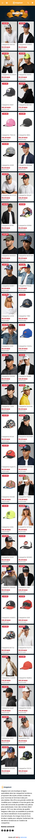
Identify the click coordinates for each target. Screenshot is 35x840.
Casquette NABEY (8, 286)
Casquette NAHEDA (9, 256)
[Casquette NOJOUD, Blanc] (9, 183)
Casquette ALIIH (7, 346)
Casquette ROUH (8, 437)
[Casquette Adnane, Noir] (9, 575)
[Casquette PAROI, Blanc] (26, 484)
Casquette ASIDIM (8, 376)
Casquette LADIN (8, 316)
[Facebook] (2, 830)
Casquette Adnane (8, 587)
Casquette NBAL (24, 135)
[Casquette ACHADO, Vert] (9, 62)
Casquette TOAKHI (8, 678)
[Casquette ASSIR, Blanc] (9, 153)
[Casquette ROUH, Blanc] (9, 424)
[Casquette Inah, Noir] (26, 575)
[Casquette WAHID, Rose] (9, 484)
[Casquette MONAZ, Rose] (26, 514)
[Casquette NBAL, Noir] (26, 122)
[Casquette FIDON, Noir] (26, 756)
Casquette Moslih (24, 376)
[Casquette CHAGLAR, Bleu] (26, 334)
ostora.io (23, 837)
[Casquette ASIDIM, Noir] (9, 364)
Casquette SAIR (24, 617)
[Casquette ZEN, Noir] (26, 726)
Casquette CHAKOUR (26, 44)
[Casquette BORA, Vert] (9, 213)
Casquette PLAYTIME (26, 648)
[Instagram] (5, 830)
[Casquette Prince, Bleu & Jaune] (26, 273)
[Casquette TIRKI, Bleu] (26, 303)
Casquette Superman (9, 467)
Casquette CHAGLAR (26, 346)
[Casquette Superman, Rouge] (9, 454)
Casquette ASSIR (8, 165)
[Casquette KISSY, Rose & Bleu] (9, 92)
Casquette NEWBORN (26, 557)
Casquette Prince (24, 286)
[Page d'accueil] (17, 3)
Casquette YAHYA (24, 75)
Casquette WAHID (8, 497)
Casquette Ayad (7, 708)
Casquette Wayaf (24, 195)
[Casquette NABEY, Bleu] (9, 273)
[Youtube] (13, 830)
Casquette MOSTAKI (25, 256)
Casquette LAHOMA (25, 467)
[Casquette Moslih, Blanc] (26, 364)
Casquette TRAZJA (8, 135)
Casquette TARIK (8, 406)
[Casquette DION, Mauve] (9, 545)
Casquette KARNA (25, 225)
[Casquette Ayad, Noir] (9, 695)
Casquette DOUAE (8, 768)
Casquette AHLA (7, 738)
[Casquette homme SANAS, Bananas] (26, 394)
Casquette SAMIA (24, 708)
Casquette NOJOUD (9, 195)
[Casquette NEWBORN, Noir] (26, 545)
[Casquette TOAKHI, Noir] (9, 665)
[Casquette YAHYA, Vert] (26, 62)
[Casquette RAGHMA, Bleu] (26, 424)
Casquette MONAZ (25, 527)
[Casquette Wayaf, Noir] (26, 183)
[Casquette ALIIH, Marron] (9, 334)
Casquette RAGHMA (25, 437)
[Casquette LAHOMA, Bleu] (26, 454)
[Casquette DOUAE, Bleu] (9, 756)
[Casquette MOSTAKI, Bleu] (26, 243)
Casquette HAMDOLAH (9, 617)
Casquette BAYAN (24, 105)
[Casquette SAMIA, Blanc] (26, 695)
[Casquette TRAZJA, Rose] (9, 122)
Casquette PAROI (24, 497)
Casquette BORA (8, 225)
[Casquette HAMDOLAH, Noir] (9, 605)
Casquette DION (7, 557)
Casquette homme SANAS (26, 406)
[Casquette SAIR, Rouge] (26, 605)
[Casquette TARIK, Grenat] (9, 394)
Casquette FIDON (24, 768)
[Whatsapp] (7, 830)
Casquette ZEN (23, 738)
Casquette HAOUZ (8, 44)
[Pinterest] (10, 830)
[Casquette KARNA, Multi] (26, 213)
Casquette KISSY (8, 105)
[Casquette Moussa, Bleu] (26, 153)
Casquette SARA (8, 527)
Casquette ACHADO (9, 75)
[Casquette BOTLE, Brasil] (9, 635)
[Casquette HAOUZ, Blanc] (9, 32)
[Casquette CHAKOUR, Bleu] (26, 32)
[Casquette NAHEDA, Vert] (9, 243)
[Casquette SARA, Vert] (9, 514)
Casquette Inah (24, 587)
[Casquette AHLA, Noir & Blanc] (9, 726)
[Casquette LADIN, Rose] (9, 303)
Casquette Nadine (25, 678)
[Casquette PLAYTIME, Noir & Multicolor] (26, 635)
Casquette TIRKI (24, 316)
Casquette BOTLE (8, 648)
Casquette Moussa (25, 165)
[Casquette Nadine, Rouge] (26, 665)
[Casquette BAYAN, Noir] (26, 92)
